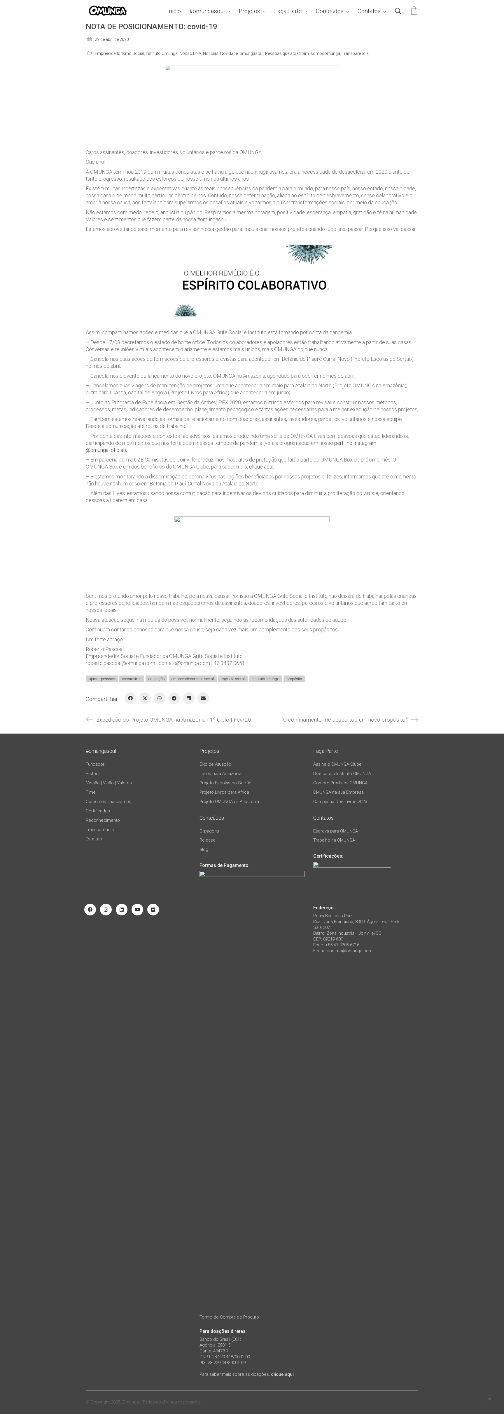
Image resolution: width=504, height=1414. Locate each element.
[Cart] (414, 11)
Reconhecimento (103, 820)
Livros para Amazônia (221, 773)
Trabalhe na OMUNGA (334, 840)
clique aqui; (261, 467)
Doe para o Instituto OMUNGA (342, 773)
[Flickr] (153, 909)
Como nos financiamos (108, 801)
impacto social (233, 679)
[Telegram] (174, 698)
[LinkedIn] (189, 698)
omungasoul (251, 53)
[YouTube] (137, 909)
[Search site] (398, 12)
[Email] (203, 698)
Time (91, 792)
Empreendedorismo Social (119, 53)
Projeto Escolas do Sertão (225, 783)
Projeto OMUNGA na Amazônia (229, 801)
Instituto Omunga (162, 53)
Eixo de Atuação (215, 764)
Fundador (95, 764)
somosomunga (325, 53)
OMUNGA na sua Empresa (338, 792)
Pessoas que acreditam (287, 53)
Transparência (355, 53)
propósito (294, 679)
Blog (204, 849)
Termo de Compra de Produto (229, 1317)
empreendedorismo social (193, 679)
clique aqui (282, 1374)
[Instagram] (106, 909)
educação (156, 679)
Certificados (98, 811)
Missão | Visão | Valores (109, 783)
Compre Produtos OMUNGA (340, 783)
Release (208, 840)
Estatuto (94, 839)
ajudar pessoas (102, 679)
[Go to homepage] (108, 11)
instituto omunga (265, 679)
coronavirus (131, 679)
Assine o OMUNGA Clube (337, 764)
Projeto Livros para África (224, 792)
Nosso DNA (190, 53)
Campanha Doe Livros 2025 (340, 801)
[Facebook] (130, 698)
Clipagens (209, 831)
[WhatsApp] (159, 698)
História (93, 773)
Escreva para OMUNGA (335, 831)
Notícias (210, 53)
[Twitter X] (145, 698)
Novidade (229, 53)
